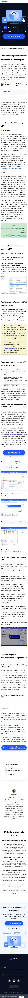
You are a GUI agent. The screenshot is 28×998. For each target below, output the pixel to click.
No (13, 774)
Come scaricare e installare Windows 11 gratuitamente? (14, 858)
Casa (2, 48)
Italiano (13, 987)
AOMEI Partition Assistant (14, 434)
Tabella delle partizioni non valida (11, 168)
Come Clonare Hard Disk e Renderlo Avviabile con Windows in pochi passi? (14, 885)
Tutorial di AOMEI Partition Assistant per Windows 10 (14, 48)
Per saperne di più (14, 996)
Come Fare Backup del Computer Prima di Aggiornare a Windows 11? (14, 841)
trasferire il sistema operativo (9, 727)
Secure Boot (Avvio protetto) (10, 348)
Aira (7, 83)
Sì (8, 774)
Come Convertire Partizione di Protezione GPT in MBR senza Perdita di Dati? (14, 871)
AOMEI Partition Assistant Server (16, 741)
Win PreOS (18, 552)
